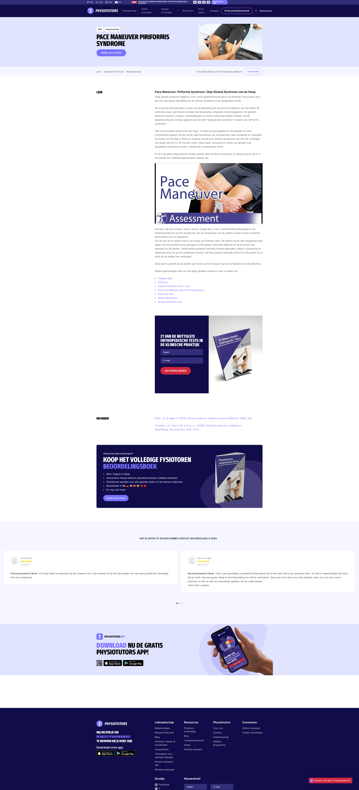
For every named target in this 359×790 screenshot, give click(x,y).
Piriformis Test (165, 294)
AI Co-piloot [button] (201, 11)
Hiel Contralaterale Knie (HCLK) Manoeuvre (181, 290)
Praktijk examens (193, 749)
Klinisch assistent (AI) (164, 763)
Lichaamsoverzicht (194, 740)
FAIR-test (163, 282)
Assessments (162, 749)
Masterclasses (162, 728)
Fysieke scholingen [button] (166, 11)
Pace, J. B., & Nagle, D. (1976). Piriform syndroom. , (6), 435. (203, 418)
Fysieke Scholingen (252, 732)
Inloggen (214, 10)
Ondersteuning (221, 737)
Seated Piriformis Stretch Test (174, 286)
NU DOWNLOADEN (175, 370)
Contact (217, 732)
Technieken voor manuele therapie (164, 755)
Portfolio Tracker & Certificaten (165, 743)
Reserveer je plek (218, 2)
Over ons (218, 728)
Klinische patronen (164, 769)
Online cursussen (251, 728)
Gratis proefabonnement (236, 10)
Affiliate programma (219, 743)
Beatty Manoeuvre (167, 298)
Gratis (187, 744)
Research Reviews (164, 732)
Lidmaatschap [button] (129, 10)
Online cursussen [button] (146, 11)
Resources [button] (187, 10)
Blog (157, 737)
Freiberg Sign (165, 278)
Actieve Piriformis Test (170, 301)
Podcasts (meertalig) (190, 730)
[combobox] (266, 10)
